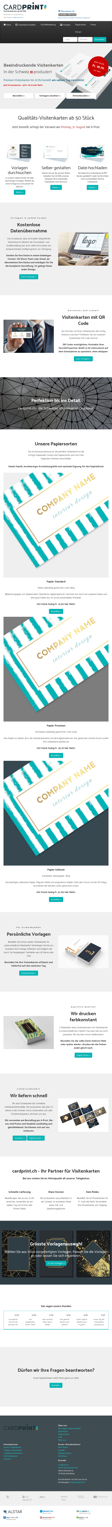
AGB (60, 1437)
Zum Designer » (83, 358)
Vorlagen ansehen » (49, 95)
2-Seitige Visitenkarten (13, 1453)
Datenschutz (63, 1434)
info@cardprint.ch (17, 17)
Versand (7, 1459)
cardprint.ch (63, 1465)
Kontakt (61, 1450)
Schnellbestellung (48, 24)
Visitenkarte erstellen (27, 25)
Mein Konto (63, 1447)
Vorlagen (66, 25)
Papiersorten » (83, 1055)
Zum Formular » (28, 276)
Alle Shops (62, 1456)
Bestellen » (18, 95)
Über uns (62, 1440)
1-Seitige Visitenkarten (13, 1450)
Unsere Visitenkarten (12, 1447)
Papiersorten (80, 24)
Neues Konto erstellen (66, 17)
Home (8, 25)
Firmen (78, 32)
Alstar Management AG (68, 1468)
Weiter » (19, 192)
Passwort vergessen (83, 17)
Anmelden (99, 39)
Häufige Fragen (64, 1453)
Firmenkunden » (81, 95)
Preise (93, 24)
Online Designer (11, 1456)
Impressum (63, 1431)
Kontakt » (56, 1385)
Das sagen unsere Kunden (69, 1428)
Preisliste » (20, 1138)
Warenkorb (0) (67, 11)
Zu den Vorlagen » (56, 1263)
